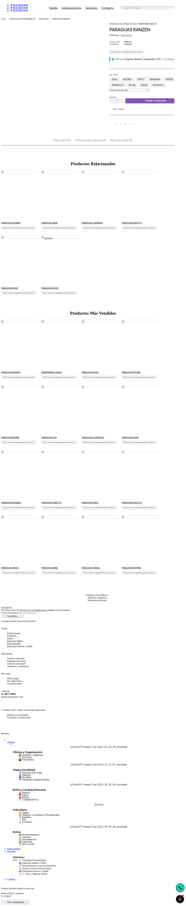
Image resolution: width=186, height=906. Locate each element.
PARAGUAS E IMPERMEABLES (22, 19)
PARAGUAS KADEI (130, 437)
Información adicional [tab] (90, 140)
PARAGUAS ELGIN (49, 288)
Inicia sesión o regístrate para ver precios (127, 52)
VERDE (169, 79)
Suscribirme (12, 616)
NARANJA (155, 79)
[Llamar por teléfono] (180, 887)
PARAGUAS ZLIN (49, 437)
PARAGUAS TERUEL (91, 567)
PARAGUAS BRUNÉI (10, 437)
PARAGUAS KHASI (9, 288)
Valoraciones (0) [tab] (121, 140)
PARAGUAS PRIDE (90, 502)
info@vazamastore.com (12, 697)
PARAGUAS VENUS (10, 567)
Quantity (112, 97)
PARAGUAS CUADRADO (93, 437)
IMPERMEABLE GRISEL (51, 372)
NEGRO (127, 79)
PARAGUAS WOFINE (131, 567)
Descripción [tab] (62, 140)
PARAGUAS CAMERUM (92, 223)
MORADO (158, 84)
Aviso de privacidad (26, 621)
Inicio (3, 19)
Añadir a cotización (156, 100)
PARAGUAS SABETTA (51, 502)
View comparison (15, 902)
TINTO (140, 79)
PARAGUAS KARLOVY (132, 223)
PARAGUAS (44, 19)
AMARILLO (117, 84)
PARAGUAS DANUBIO (11, 502)
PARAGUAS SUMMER (10, 223)
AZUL (115, 79)
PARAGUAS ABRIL (49, 223)
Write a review (126, 35)
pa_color (113, 74)
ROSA (132, 84)
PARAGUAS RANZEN (10, 372)
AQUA (144, 84)
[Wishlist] (117, 109)
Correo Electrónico (10, 613)
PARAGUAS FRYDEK (131, 372)
